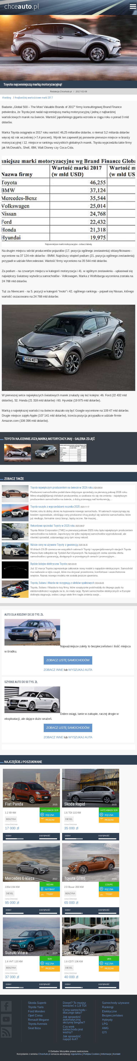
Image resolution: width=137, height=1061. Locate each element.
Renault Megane (38, 1019)
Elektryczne (109, 1011)
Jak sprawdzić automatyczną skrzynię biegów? (74, 1019)
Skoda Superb (37, 1002)
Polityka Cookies (91, 1054)
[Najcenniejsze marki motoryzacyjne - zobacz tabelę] (68, 240)
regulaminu (76, 1054)
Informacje (106, 1054)
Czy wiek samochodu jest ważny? (73, 1029)
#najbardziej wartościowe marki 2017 (33, 97)
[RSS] (6, 1037)
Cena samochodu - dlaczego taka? (75, 1011)
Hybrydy (107, 1019)
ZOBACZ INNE (53, 670)
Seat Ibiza (34, 1028)
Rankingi (107, 1007)
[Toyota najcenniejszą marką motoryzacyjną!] (68, 390)
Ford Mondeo (36, 1011)
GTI (104, 1032)
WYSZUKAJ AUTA (80, 670)
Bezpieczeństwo (112, 1015)
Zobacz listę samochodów (68, 660)
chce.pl (21, 5)
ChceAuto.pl (44, 1054)
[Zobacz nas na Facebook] (6, 1011)
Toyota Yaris (36, 1007)
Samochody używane (115, 1002)
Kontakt (116, 1054)
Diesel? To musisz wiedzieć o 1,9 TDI (74, 1004)
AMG (105, 1028)
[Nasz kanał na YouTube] (6, 1024)
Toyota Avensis (37, 1023)
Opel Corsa (35, 1015)
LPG (105, 1023)
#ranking (6, 97)
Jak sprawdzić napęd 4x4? (72, 1038)
